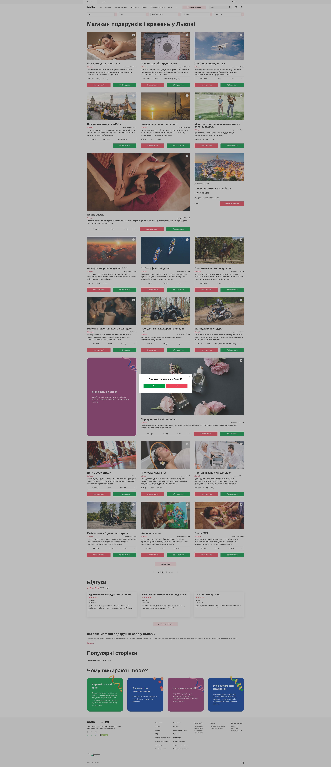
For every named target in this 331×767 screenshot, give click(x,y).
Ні (176, 386)
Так (154, 386)
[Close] (189, 376)
